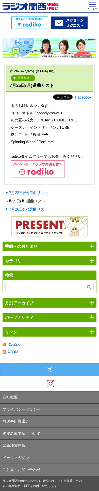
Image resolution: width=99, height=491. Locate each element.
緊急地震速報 (14, 445)
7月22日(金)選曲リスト (28, 193)
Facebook (83, 97)
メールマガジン (16, 457)
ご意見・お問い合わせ (22, 469)
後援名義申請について (22, 433)
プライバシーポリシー (22, 409)
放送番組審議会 (16, 421)
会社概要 (10, 397)
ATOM (12, 352)
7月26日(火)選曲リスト (28, 209)
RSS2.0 (13, 344)
